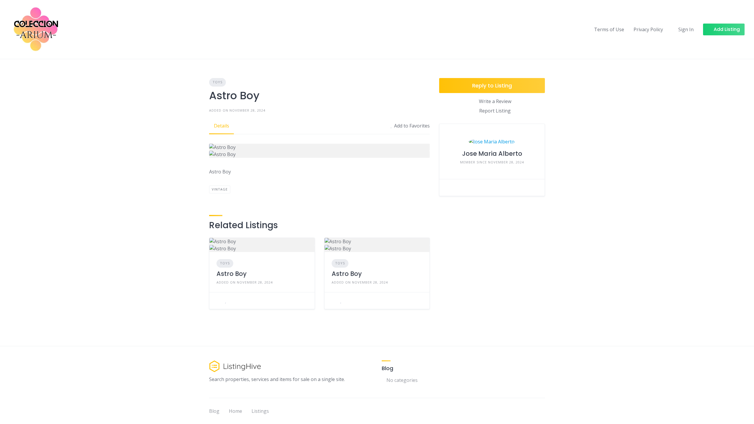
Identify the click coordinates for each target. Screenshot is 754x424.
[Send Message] (448, 187)
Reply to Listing (492, 85)
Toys (217, 82)
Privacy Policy (648, 29)
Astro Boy (231, 273)
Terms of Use (609, 29)
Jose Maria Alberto (492, 153)
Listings (260, 411)
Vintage (220, 189)
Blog (214, 411)
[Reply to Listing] (218, 300)
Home (235, 411)
